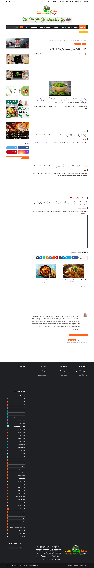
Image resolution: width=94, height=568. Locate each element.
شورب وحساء (15, 472)
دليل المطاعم (15, 466)
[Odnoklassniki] (47, 257)
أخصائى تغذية (15, 399)
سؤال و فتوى (15, 469)
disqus (59, 335)
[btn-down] (35, 54)
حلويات (75, 27)
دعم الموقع (49, 1)
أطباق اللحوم (15, 411)
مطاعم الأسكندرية (15, 487)
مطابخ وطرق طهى (15, 484)
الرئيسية (82, 27)
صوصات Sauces (15, 475)
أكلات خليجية (15, 420)
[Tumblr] (60, 257)
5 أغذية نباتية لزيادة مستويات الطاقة (55, 40)
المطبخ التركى (15, 435)
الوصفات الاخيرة (25, 158)
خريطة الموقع (55, 1)
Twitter (68, 258)
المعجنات (48, 27)
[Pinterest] (56, 257)
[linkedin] (63, 257)
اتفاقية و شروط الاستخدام (74, 1)
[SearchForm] (7, 27)
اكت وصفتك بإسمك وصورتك (15, 417)
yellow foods (15, 536)
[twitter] (9, 1)
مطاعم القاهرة (15, 493)
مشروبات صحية (15, 481)
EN (46, 31)
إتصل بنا (67, 1)
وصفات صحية (15, 518)
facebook (76, 258)
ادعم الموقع (9, 565)
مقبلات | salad (15, 503)
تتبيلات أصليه (15, 454)
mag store (15, 533)
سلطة (63, 27)
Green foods (15, 530)
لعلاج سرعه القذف (42, 1)
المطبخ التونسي (15, 438)
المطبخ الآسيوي (15, 429)
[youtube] (73, 329)
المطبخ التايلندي (15, 432)
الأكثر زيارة (17, 158)
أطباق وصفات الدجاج (15, 414)
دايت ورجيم (15, 463)
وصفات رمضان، (15, 515)
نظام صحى (56, 27)
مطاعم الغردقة (15, 490)
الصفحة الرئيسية (82, 40)
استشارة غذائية (34, 27)
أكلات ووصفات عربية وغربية (15, 426)
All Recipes (15, 524)
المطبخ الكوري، (15, 441)
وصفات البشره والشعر (15, 512)
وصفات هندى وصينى (15, 521)
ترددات (15, 457)
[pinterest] (15, 1)
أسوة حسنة (15, 408)
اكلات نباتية (74, 40)
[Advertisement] (59, 69)
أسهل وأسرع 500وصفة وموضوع (15, 405)
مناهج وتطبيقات (15, 506)
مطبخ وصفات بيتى (71, 565)
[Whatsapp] (44, 257)
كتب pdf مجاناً (15, 478)
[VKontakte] (50, 257)
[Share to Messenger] (40, 257)
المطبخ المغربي (15, 444)
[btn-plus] (38, 54)
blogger (79, 335)
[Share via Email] (37, 257)
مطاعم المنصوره (15, 499)
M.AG (79, 314)
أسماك (41, 27)
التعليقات (9, 158)
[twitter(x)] (78, 329)
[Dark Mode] (21, 27)
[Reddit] (53, 257)
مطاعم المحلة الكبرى (15, 496)
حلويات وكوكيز (15, 460)
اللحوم (68, 27)
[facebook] (7, 1)
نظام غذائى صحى (66, 40)
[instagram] (17, 1)
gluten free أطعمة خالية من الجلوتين (15, 527)
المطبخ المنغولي (15, 447)
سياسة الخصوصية (61, 1)
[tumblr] (12, 1)
